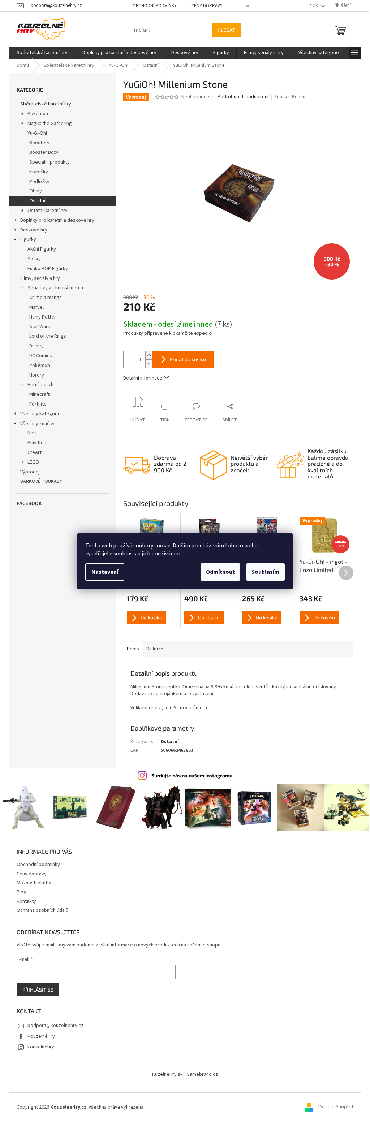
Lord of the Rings (45, 336)
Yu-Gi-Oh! (34, 133)
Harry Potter (40, 317)
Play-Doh (34, 442)
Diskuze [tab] (152, 649)
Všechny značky (35, 423)
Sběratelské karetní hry (43, 104)
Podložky (37, 181)
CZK (312, 6)
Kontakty (24, 900)
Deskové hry (31, 230)
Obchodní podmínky (152, 6)
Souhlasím (263, 572)
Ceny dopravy (204, 6)
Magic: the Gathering (47, 123)
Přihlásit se (35, 989)
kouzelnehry (38, 1046)
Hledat (224, 30)
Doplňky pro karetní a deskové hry (55, 220)
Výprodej (27, 472)
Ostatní (35, 200)
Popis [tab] (130, 649)
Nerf (29, 433)
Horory (34, 375)
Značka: (288, 96)
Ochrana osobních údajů (40, 909)
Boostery (37, 142)
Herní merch (38, 384)
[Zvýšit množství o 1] (146, 355)
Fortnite (35, 404)
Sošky (31, 259)
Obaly (33, 191)
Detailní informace (140, 378)
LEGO (30, 462)
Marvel (34, 307)
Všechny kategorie (38, 413)
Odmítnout (217, 572)
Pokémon (35, 113)
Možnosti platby (31, 882)
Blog (19, 891)
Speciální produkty (47, 162)
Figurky (26, 239)
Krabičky (36, 172)
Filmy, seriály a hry (37, 278)
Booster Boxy (41, 152)
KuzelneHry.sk (165, 1074)
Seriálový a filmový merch (53, 287)
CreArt (32, 452)
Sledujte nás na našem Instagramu (189, 775)
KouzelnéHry (38, 1035)
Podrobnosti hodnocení (240, 97)
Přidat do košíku (185, 359)
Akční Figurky (39, 249)
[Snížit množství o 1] (146, 363)
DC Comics (38, 355)
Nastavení (102, 572)
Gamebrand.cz (199, 1074)
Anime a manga (43, 297)
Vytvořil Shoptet (333, 1106)
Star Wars (37, 326)
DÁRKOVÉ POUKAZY (39, 481)
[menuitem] (39, 53)
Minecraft (37, 394)
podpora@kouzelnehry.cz (53, 1025)
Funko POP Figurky (45, 268)
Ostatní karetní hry (45, 210)
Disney (34, 346)
